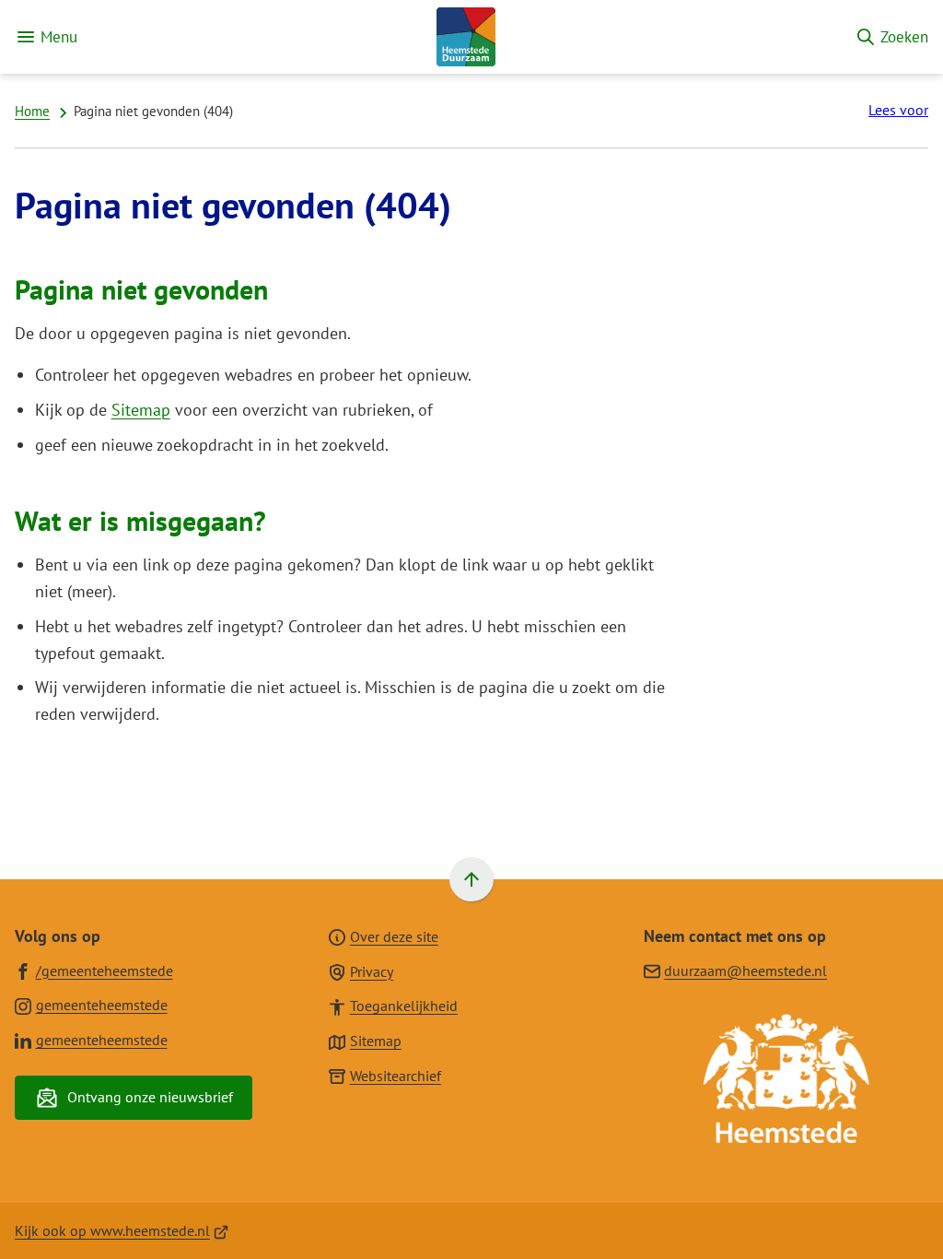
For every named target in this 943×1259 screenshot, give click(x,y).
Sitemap (140, 409)
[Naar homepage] (466, 37)
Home (32, 111)
